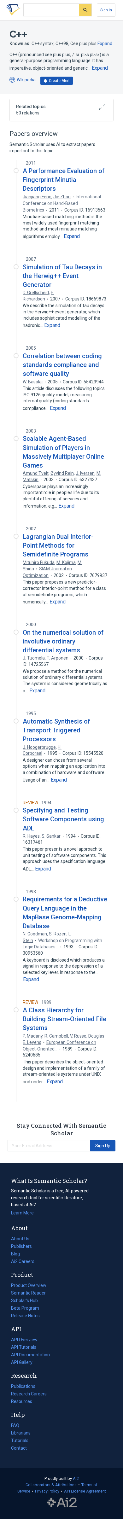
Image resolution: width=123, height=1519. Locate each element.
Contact (19, 1448)
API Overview (24, 1339)
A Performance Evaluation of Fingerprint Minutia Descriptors (63, 179)
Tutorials (19, 1440)
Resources (21, 1402)
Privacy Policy (47, 1491)
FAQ (15, 1425)
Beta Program (25, 1308)
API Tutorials (23, 1347)
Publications (23, 1387)
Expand (104, 43)
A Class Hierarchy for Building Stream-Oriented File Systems (64, 1019)
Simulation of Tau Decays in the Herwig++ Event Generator (62, 275)
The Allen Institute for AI (62, 1502)
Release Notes (25, 1315)
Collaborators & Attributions (51, 1484)
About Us (20, 1238)
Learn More (22, 1212)
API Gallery (21, 1362)
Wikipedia (22, 80)
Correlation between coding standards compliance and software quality (62, 364)
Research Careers (29, 1394)
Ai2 (76, 1478)
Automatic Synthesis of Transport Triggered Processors (56, 730)
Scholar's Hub (24, 1300)
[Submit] (85, 10)
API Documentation (30, 1355)
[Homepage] (12, 10)
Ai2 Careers (22, 1262)
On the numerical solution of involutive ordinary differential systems (63, 641)
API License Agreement (85, 1491)
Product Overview (28, 1285)
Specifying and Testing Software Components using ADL (63, 819)
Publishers (21, 1246)
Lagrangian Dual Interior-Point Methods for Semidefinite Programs (58, 545)
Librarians (21, 1432)
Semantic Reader (28, 1292)
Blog (18, 1254)
